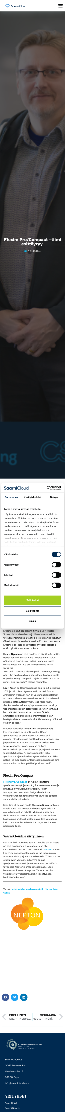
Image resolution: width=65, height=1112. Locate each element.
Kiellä (32, 621)
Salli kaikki (32, 600)
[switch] (56, 564)
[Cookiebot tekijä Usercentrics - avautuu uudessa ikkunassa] (46, 488)
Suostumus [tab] (11, 497)
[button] (5, 997)
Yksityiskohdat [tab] (32, 497)
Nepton (48, 849)
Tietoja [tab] (54, 497)
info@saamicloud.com (17, 1083)
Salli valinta (32, 610)
